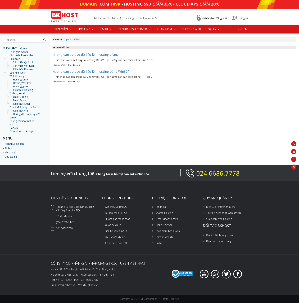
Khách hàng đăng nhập (215, 18)
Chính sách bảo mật (116, 243)
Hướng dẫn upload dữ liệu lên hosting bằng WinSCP (90, 71)
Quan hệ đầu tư (113, 225)
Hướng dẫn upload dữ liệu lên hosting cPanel (85, 54)
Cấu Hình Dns (17, 72)
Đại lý (212, 29)
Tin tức (159, 243)
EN (245, 29)
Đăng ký (243, 18)
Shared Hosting (164, 212)
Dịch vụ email (17, 93)
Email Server (20, 100)
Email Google (20, 96)
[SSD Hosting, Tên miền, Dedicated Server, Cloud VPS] (65, 16)
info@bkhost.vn (64, 216)
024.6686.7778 (218, 173)
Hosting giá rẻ (21, 86)
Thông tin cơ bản (19, 52)
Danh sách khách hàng (218, 241)
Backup (14, 127)
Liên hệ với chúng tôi (116, 231)
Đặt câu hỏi (11, 156)
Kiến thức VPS (21, 110)
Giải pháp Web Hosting (219, 218)
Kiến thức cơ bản (14, 143)
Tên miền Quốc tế (23, 62)
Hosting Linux (20, 79)
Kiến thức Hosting (23, 90)
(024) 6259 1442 (65, 222)
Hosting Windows (23, 83)
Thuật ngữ (10, 152)
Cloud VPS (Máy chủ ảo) (23, 107)
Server (13, 117)
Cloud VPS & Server (133, 29)
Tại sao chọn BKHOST (117, 212)
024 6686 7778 (64, 228)
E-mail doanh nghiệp (167, 218)
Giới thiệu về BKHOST (116, 206)
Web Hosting (17, 76)
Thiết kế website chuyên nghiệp (223, 212)
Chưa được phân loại (21, 131)
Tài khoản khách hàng (22, 55)
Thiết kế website (165, 237)
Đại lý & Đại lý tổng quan (219, 235)
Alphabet (10, 148)
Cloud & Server (164, 225)
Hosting (84, 29)
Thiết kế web (191, 29)
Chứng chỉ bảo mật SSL (23, 121)
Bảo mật (14, 124)
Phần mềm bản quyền (168, 231)
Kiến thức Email (21, 103)
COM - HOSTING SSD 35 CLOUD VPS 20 (149, 4)
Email (104, 29)
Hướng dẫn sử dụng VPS (26, 114)
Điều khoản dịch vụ (115, 237)
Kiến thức (58, 39)
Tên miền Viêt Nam (24, 65)
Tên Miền (61, 29)
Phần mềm (165, 29)
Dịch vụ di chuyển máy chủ (220, 206)
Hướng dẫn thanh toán (117, 218)
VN (240, 29)
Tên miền (15, 58)
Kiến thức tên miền (23, 69)
